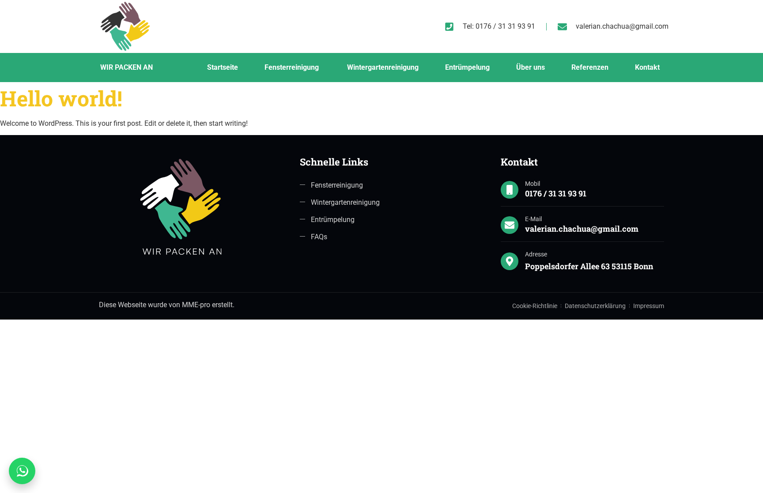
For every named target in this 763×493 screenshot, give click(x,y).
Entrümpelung (467, 67)
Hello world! (61, 98)
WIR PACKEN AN (126, 67)
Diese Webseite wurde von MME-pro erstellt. (166, 305)
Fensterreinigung (292, 67)
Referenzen (589, 67)
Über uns (530, 67)
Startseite (222, 67)
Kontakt (647, 67)
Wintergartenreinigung (383, 67)
